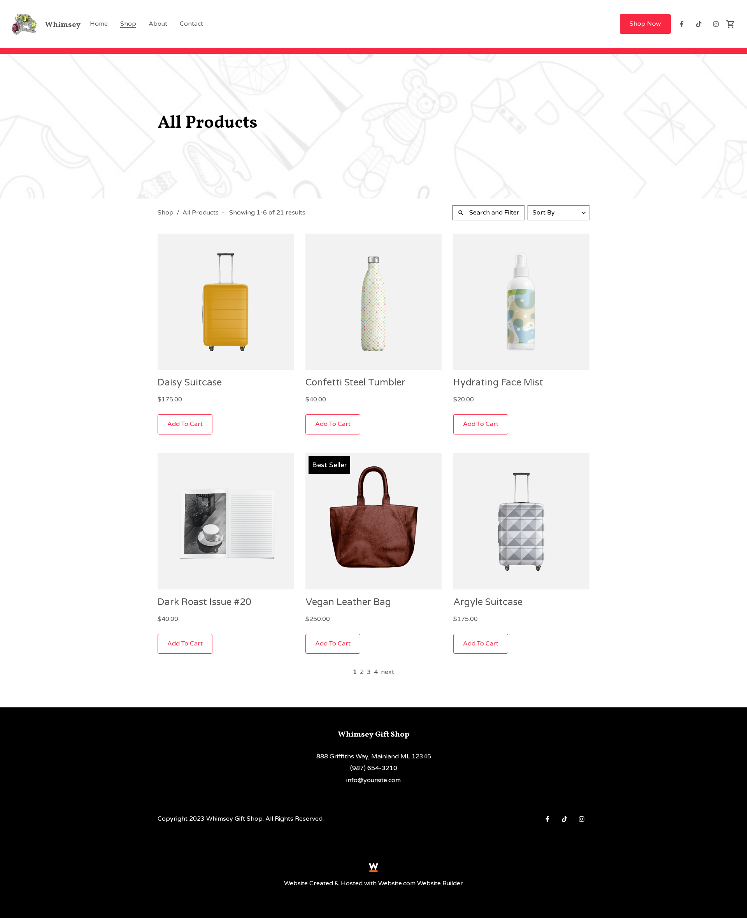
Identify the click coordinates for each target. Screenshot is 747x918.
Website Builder (440, 883)
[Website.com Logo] (373, 867)
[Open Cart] (731, 24)
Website (296, 883)
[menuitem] (99, 23)
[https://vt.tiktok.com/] (699, 24)
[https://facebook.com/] (681, 24)
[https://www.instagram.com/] (716, 24)
